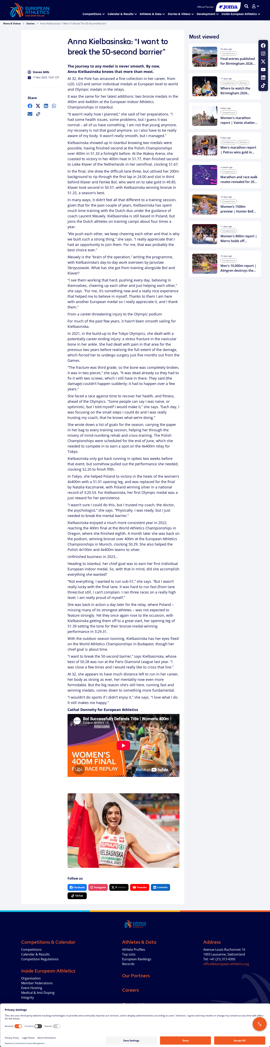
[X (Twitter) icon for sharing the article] (38, 105)
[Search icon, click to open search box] (246, 6)
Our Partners (136, 975)
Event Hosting (31, 988)
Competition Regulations (40, 959)
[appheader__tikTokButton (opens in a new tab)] (263, 85)
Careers (130, 990)
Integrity (27, 997)
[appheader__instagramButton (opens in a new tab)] (263, 53)
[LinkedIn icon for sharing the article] (46, 105)
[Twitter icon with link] (263, 61)
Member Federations (37, 983)
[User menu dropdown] (255, 6)
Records (128, 964)
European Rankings (136, 959)
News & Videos (12, 23)
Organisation (31, 978)
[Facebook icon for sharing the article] (30, 105)
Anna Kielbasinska (84, 71)
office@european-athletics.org (226, 964)
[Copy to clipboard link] (38, 114)
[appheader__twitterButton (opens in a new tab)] (263, 61)
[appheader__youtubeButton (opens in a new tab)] (263, 69)
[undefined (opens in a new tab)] (30, 105)
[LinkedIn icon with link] (263, 77)
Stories (30, 23)
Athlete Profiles (133, 949)
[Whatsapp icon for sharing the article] (54, 105)
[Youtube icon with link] (263, 69)
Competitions (31, 949)
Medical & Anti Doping (38, 992)
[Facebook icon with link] (263, 45)
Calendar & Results (35, 954)
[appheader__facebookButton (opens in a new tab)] (263, 45)
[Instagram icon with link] (263, 53)
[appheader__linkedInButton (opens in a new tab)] (263, 77)
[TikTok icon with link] (263, 85)
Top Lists (128, 954)
